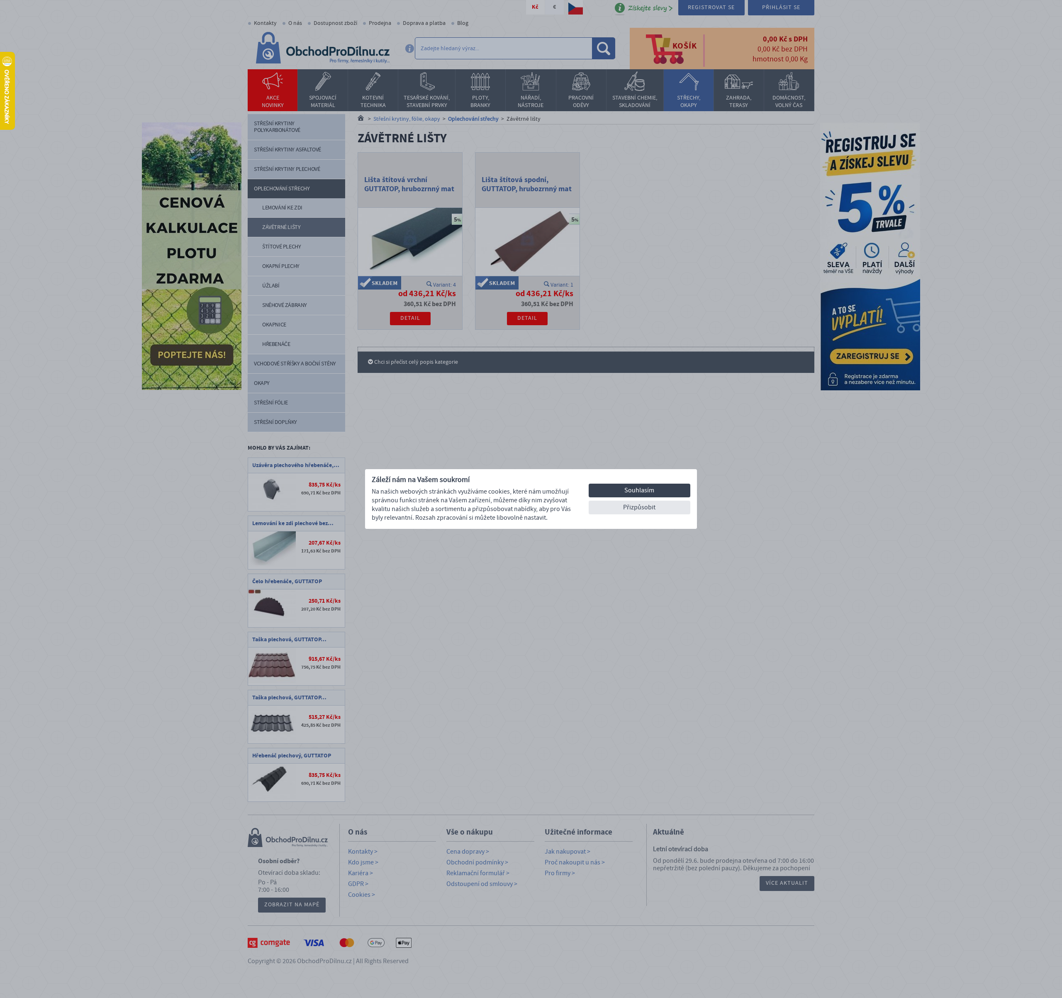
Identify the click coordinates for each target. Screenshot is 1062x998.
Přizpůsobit (639, 507)
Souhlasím (639, 490)
